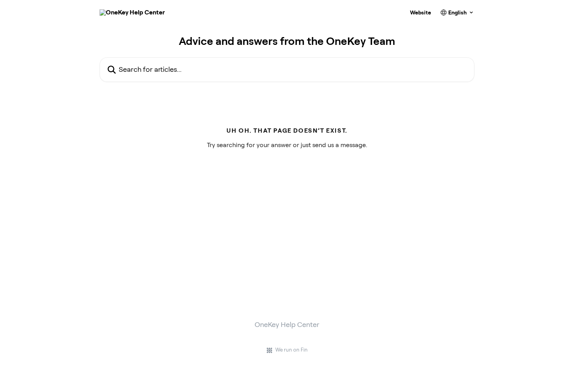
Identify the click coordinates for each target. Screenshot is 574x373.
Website (420, 12)
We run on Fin (291, 350)
